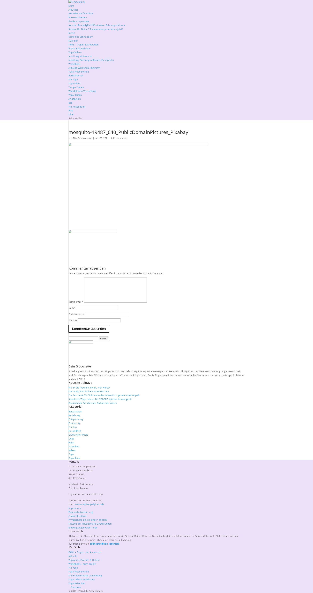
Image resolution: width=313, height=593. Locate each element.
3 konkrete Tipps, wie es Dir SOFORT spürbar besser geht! (100, 399)
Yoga (71, 454)
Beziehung (74, 415)
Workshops (74, 64)
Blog (70, 110)
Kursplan (73, 40)
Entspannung (75, 419)
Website (72, 320)
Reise (71, 442)
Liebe (71, 438)
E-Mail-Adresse (76, 314)
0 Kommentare (119, 138)
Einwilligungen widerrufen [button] (82, 527)
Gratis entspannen (78, 21)
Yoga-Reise (74, 458)
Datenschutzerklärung (80, 512)
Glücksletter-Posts (78, 434)
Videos (72, 450)
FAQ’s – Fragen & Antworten (83, 44)
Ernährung (74, 423)
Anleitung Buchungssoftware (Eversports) (91, 60)
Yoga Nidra (74, 83)
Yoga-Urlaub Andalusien (81, 579)
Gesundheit (74, 430)
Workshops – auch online (82, 563)
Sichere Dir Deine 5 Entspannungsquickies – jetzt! (95, 29)
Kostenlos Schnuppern (80, 36)
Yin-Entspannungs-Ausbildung (85, 575)
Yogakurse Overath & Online (83, 560)
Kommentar (75, 301)
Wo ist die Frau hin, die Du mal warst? (89, 387)
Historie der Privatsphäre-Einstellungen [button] (90, 523)
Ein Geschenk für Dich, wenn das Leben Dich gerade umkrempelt (104, 395)
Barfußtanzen (75, 75)
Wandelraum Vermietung (82, 91)
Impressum (74, 508)
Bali (70, 102)
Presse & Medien (77, 17)
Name (71, 307)
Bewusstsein (75, 411)
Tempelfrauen (76, 87)
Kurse (71, 32)
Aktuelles (73, 9)
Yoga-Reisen (75, 94)
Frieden (72, 427)
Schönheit (73, 446)
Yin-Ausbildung (76, 106)
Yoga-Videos (75, 52)
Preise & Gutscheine (79, 48)
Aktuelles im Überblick (80, 13)
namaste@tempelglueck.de (89, 504)
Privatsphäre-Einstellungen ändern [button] (87, 519)
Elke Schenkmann (82, 138)
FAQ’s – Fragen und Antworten (84, 552)
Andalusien (74, 98)
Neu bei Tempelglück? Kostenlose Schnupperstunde (97, 25)
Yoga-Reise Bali (76, 583)
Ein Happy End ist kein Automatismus (88, 391)
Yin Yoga (73, 79)
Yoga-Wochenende (78, 71)
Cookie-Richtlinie (77, 516)
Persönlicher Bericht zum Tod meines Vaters (92, 403)
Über (71, 114)
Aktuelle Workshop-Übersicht (84, 67)
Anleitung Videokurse (80, 56)
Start (71, 5)
